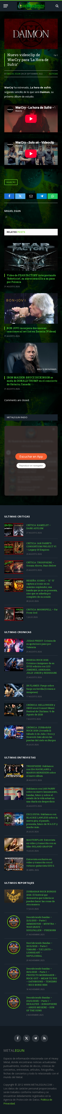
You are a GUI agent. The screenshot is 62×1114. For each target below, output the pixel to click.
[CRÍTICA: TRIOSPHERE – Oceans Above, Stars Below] (13, 567)
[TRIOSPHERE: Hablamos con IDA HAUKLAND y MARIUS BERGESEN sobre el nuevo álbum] (13, 770)
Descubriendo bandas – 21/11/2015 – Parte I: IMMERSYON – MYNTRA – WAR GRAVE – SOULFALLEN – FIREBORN (41, 924)
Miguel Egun (13, 73)
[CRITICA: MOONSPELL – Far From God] (13, 614)
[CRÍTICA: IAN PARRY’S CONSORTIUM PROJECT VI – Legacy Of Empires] (13, 548)
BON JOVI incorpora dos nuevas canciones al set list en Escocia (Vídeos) (31, 329)
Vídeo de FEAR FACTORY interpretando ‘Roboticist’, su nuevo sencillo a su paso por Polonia (31, 279)
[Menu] (5, 6)
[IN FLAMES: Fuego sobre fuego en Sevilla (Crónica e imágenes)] (13, 690)
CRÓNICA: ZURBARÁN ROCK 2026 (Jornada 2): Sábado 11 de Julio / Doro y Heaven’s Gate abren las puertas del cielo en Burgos (41, 734)
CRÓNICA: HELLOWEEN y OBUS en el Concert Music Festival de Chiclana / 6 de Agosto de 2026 (40, 709)
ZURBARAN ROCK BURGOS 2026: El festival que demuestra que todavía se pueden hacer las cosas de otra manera (41, 898)
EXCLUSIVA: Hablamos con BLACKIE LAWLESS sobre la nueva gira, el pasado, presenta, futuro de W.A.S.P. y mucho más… (42, 821)
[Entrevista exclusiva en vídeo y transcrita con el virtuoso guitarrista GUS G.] (13, 864)
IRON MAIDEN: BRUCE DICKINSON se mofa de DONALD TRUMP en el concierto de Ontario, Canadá (32, 381)
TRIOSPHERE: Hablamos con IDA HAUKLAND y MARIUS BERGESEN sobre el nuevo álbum (41, 771)
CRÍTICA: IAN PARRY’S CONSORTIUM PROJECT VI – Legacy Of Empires (41, 546)
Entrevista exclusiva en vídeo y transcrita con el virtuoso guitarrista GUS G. (40, 862)
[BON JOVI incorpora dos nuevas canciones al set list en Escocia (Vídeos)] (31, 308)
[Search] (57, 6)
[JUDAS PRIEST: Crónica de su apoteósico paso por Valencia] (13, 645)
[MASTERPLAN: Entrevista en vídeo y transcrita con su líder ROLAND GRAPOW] (13, 844)
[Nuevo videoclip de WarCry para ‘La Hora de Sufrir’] (31, 34)
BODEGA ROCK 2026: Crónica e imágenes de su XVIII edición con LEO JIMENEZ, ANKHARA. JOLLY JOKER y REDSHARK (41, 666)
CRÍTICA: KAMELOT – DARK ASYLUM (38, 527)
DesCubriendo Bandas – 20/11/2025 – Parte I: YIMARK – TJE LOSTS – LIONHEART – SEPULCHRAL (39, 949)
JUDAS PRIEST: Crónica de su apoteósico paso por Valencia (41, 644)
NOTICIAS (53, 73)
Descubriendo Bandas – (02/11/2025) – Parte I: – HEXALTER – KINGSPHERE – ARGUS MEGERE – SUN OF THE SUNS (41, 1004)
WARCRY (11, 182)
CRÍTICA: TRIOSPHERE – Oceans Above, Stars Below (41, 564)
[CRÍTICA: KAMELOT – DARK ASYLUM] (13, 529)
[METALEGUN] (31, 6)
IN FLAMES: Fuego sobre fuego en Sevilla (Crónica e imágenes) (40, 689)
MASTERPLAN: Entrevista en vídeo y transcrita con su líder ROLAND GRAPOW (41, 843)
